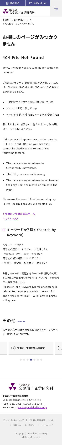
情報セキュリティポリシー (24, 425)
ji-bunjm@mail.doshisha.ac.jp (32, 407)
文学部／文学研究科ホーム (15, 20)
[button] (21, 360)
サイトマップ (11, 218)
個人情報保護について (43, 420)
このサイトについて (15, 420)
